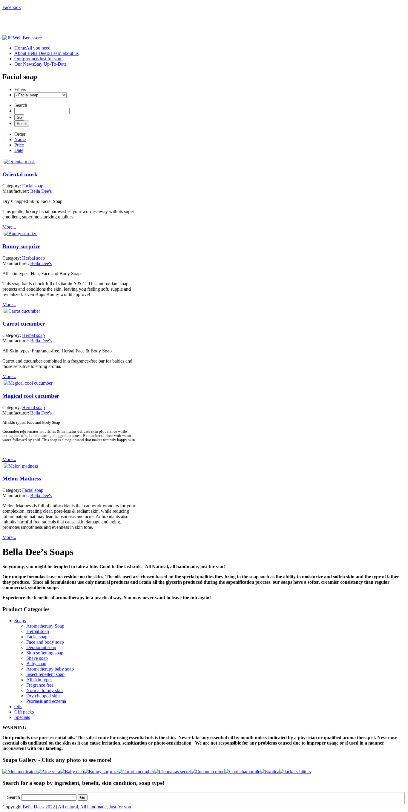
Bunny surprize (21, 246)
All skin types (39, 679)
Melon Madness (21, 478)
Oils (18, 706)
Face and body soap (45, 642)
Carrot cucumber (23, 324)
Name (20, 139)
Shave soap (37, 658)
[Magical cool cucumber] (28, 383)
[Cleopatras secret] (172, 771)
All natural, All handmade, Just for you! (95, 806)
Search (13, 797)
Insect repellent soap (45, 674)
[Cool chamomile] (242, 771)
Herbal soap (37, 631)
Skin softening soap (44, 652)
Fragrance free (39, 685)
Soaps (20, 620)
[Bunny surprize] (20, 233)
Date (18, 150)
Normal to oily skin (44, 690)
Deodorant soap (41, 647)
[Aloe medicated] (19, 771)
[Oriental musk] (19, 161)
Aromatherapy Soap (45, 625)
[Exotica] (269, 771)
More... (9, 226)
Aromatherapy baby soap (50, 668)
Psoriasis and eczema (46, 701)
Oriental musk (20, 174)
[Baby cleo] (72, 771)
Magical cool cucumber (30, 396)
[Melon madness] (20, 466)
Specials (22, 717)
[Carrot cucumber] (21, 311)
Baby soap (36, 663)
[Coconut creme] (207, 771)
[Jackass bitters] (295, 771)
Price (19, 144)
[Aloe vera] (48, 771)
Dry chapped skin (43, 695)
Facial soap (36, 636)
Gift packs (24, 711)
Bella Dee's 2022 (39, 806)
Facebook (11, 7)
